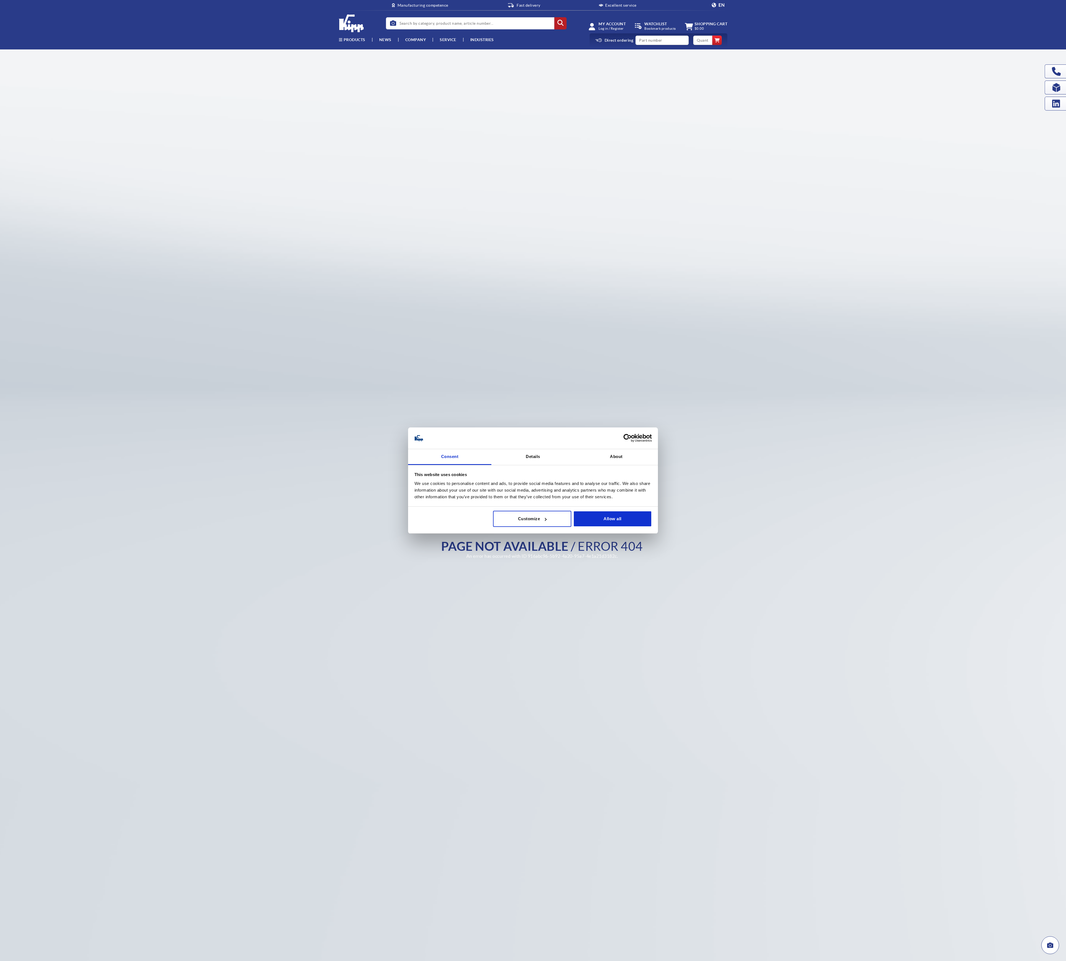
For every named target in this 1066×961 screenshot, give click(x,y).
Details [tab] (533, 456)
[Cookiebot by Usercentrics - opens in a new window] (627, 438)
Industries (482, 40)
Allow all (613, 518)
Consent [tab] (450, 456)
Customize (529, 518)
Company (415, 40)
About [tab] (616, 456)
